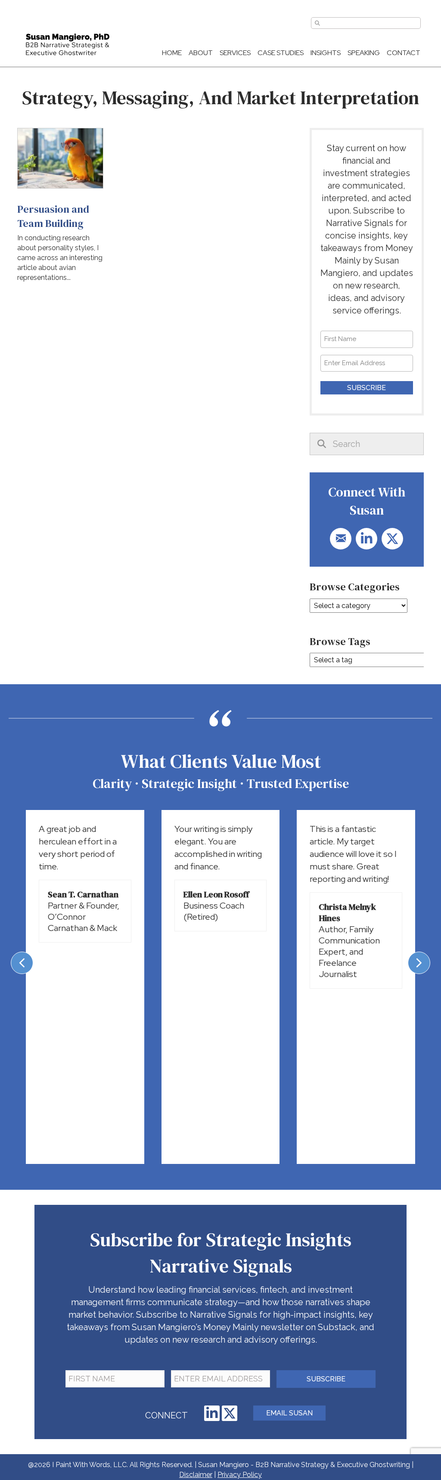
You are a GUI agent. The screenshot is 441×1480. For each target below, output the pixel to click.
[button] (340, 538)
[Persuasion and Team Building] (60, 208)
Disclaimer (195, 1475)
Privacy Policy (239, 1475)
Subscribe (366, 388)
